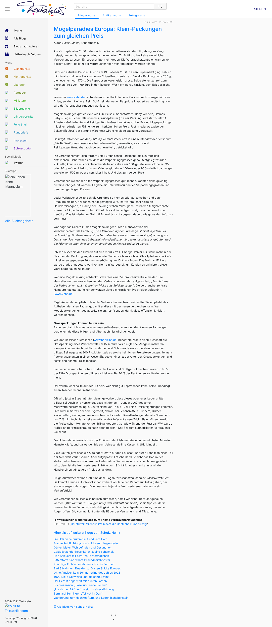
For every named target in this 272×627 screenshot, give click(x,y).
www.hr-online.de (105, 339)
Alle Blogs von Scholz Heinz (74, 606)
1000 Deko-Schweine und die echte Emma (81, 576)
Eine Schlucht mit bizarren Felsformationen (81, 555)
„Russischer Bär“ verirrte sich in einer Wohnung (84, 589)
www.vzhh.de (76, 97)
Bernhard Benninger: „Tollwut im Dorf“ (78, 593)
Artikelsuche (112, 15)
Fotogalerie (137, 15)
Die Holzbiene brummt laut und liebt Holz (80, 539)
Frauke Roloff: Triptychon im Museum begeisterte (86, 543)
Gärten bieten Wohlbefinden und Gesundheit (82, 547)
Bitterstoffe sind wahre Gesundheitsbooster (82, 560)
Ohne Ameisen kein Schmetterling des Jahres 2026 (87, 572)
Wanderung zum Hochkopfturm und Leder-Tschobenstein (91, 597)
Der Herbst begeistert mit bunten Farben (80, 581)
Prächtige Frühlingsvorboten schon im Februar (84, 564)
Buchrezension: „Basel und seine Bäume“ (80, 585)
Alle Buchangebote (19, 221)
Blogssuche (86, 15)
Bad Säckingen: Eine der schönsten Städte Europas (87, 568)
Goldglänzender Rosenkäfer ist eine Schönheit (84, 551)
